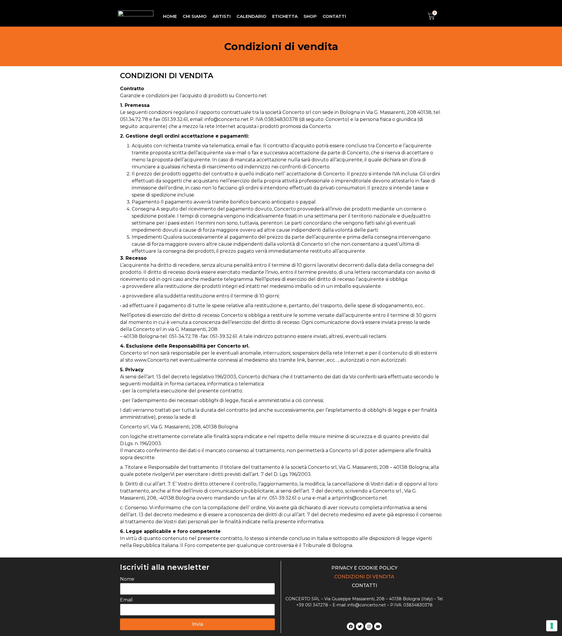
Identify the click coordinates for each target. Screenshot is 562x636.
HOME (170, 16)
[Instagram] (369, 626)
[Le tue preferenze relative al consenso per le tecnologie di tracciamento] (551, 625)
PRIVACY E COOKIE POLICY (364, 568)
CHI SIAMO (195, 16)
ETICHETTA (285, 16)
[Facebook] (350, 626)
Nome (127, 579)
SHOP (310, 16)
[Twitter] (360, 626)
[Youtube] (378, 626)
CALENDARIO (251, 16)
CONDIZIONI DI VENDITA (364, 576)
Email (126, 600)
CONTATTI (334, 16)
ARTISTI (222, 16)
